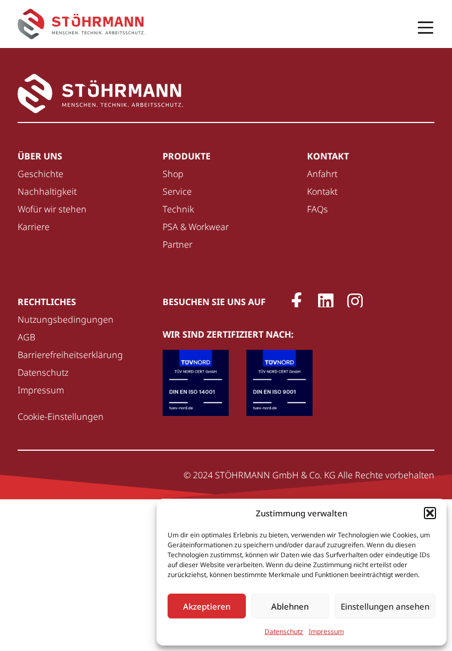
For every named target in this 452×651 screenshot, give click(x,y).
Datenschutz (284, 631)
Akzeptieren (206, 606)
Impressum (326, 631)
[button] (429, 513)
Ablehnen (290, 606)
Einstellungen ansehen (385, 606)
